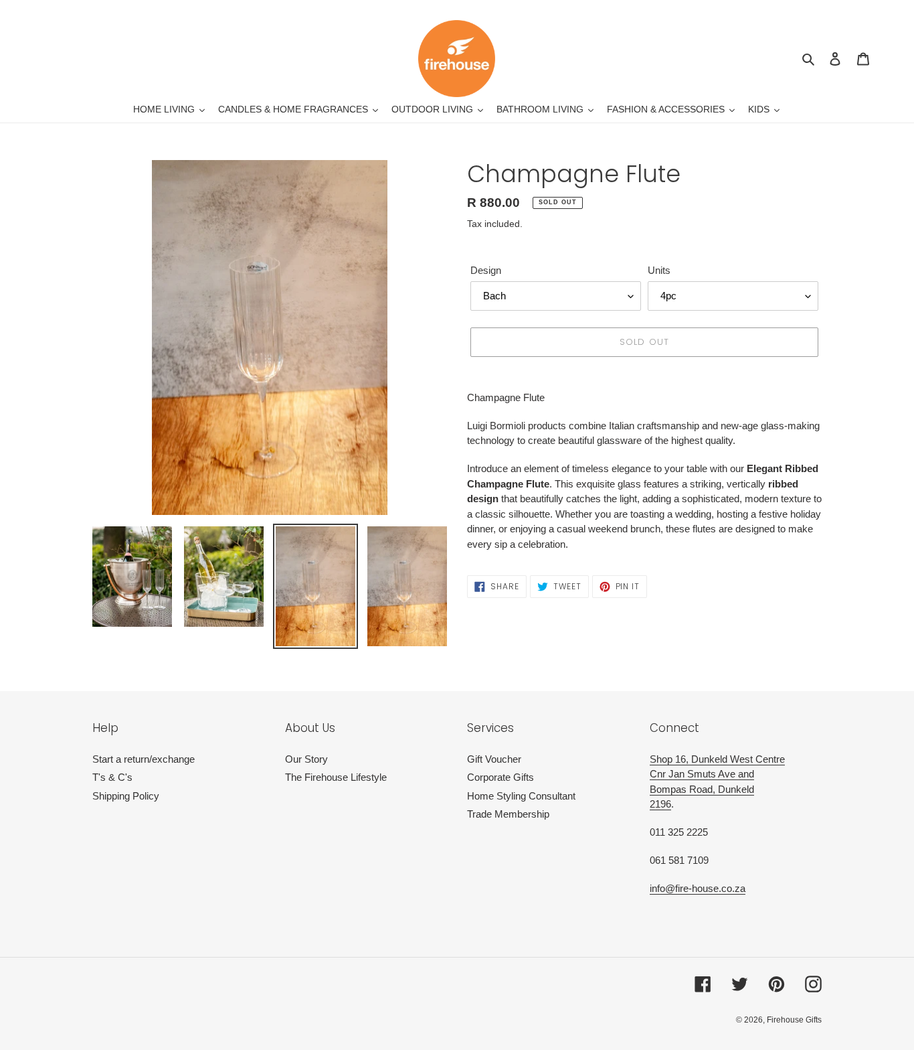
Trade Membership (508, 814)
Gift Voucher (494, 759)
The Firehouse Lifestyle (336, 777)
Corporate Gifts (500, 777)
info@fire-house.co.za (697, 888)
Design (485, 270)
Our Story (306, 759)
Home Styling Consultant (521, 796)
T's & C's (112, 777)
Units (659, 270)
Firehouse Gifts (794, 1020)
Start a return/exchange (143, 759)
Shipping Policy (125, 796)
